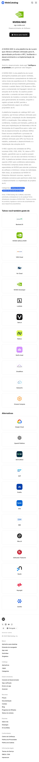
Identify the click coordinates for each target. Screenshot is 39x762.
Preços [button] (4, 698)
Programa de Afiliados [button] (9, 710)
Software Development (17, 188)
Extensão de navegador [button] (9, 647)
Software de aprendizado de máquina (13, 190)
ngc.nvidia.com (19, 25)
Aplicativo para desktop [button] (9, 644)
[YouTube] (8, 624)
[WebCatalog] (3, 619)
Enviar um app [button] (6, 686)
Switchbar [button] (5, 653)
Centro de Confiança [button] (8, 736)
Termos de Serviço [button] (8, 751)
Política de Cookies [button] (8, 742)
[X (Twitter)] (2, 624)
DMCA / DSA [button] (6, 754)
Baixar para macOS (20, 35)
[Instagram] (11, 624)
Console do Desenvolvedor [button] (10, 680)
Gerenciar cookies (7, 632)
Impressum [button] (5, 757)
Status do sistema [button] (7, 713)
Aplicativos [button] (5, 665)
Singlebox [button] (5, 656)
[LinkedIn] (5, 624)
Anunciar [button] (5, 689)
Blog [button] (3, 707)
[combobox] (12, 628)
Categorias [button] (5, 671)
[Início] (10, 2)
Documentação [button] (6, 701)
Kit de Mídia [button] (6, 728)
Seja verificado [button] (6, 683)
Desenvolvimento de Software (19, 28)
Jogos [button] (4, 668)
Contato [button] (4, 704)
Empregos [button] (5, 725)
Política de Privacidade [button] (9, 739)
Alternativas (7, 413)
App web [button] (5, 650)
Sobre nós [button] (5, 721)
